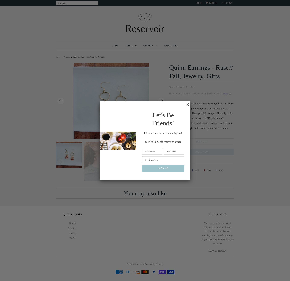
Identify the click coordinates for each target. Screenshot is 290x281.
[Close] (186, 106)
